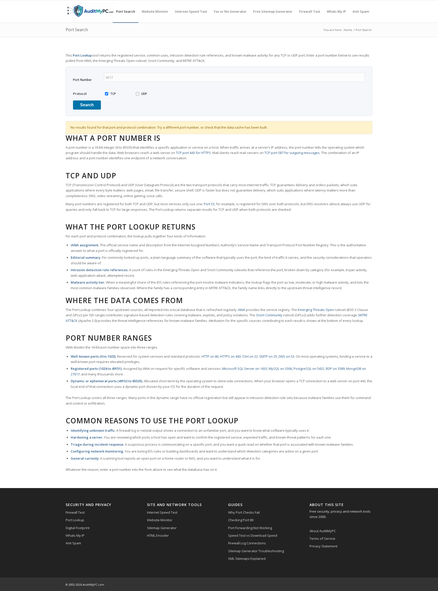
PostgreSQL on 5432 (309, 368)
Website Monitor (159, 520)
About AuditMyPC (322, 531)
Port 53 (209, 204)
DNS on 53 (286, 356)
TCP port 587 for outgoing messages (292, 152)
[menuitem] (125, 11)
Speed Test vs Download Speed (252, 535)
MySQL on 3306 (280, 368)
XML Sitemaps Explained (247, 558)
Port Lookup (75, 520)
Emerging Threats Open (316, 309)
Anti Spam (73, 543)
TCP (113, 94)
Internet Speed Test (162, 512)
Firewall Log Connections (247, 543)
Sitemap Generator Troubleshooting (256, 551)
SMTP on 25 (268, 356)
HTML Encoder (158, 535)
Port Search (77, 29)
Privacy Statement (323, 546)
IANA (241, 309)
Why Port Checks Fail (244, 512)
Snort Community (269, 315)
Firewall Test (75, 512)
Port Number (82, 80)
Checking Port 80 (240, 520)
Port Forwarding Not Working (250, 528)
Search (87, 105)
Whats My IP (75, 535)
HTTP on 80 (210, 356)
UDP (144, 94)
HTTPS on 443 (230, 356)
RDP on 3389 (335, 368)
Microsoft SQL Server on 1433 (244, 368)
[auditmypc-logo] (90, 11)
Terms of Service (322, 538)
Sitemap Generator (162, 528)
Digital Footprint (77, 528)
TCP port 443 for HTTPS (193, 152)
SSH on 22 (250, 356)
